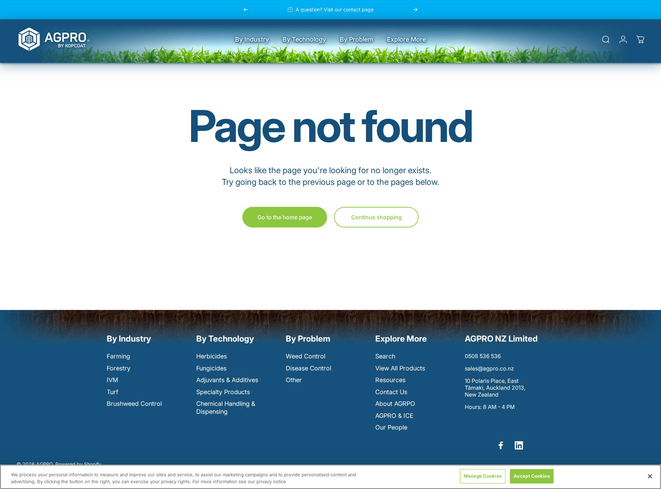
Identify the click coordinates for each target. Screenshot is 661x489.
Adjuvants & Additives (227, 380)
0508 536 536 (483, 356)
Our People (391, 427)
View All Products (400, 368)
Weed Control (305, 356)
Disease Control (308, 368)
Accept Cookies (532, 476)
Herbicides (211, 356)
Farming (118, 356)
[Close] (650, 476)
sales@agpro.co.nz (489, 368)
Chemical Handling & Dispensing (225, 407)
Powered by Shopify (78, 464)
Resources (390, 380)
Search (385, 356)
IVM (112, 380)
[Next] (415, 9)
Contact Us (391, 392)
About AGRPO (395, 403)
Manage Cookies (483, 476)
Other (294, 380)
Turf (112, 392)
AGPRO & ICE (394, 415)
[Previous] (245, 9)
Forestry (118, 368)
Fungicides (211, 368)
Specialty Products (223, 392)
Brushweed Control (134, 403)
